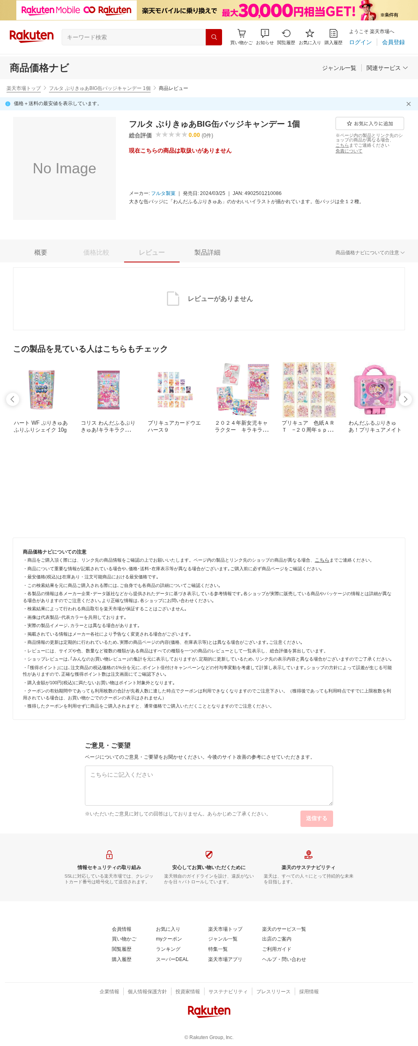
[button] (265, 37)
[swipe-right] (405, 399)
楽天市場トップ (24, 88)
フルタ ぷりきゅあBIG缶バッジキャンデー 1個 (100, 88)
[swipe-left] (12, 399)
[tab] (41, 252)
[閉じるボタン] (410, 103)
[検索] (214, 37)
